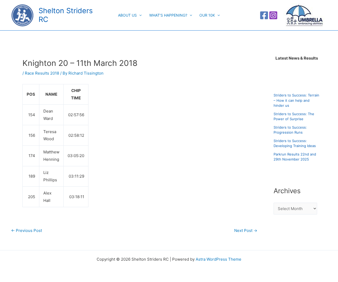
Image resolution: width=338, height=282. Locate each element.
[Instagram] (273, 15)
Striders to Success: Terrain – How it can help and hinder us (296, 100)
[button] (139, 15)
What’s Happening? (168, 15)
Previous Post (26, 230)
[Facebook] (264, 15)
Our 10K (207, 15)
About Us (127, 15)
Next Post (245, 230)
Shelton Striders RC (66, 14)
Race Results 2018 (42, 73)
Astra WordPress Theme (218, 259)
